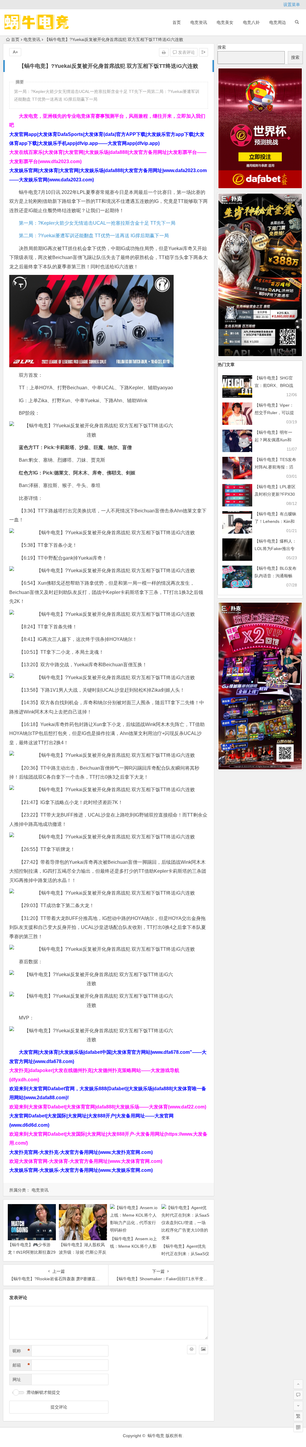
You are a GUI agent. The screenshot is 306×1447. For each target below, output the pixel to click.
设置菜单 (291, 4)
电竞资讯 (198, 22)
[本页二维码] (298, 1427)
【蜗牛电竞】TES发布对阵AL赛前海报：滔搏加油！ (275, 467)
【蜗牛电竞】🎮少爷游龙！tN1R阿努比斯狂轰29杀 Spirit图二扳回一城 (32, 1252)
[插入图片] (203, 1349)
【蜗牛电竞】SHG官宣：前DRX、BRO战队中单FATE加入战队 (274, 385)
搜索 (222, 47)
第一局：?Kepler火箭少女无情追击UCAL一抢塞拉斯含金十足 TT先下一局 (97, 223)
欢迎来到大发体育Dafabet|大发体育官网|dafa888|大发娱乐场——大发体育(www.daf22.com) (107, 1106)
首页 (176, 22)
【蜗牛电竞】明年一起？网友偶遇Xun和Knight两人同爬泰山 (273, 440)
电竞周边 (277, 22)
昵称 (21, 1351)
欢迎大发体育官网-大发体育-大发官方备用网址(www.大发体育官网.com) (85, 1161)
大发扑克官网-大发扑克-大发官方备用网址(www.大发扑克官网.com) (81, 1152)
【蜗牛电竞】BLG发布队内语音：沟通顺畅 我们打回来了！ (275, 576)
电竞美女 (225, 22)
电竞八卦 (251, 22)
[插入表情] (191, 1349)
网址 (17, 1379)
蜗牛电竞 (156, 1435)
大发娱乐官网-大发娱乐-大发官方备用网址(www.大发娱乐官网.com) (81, 1170)
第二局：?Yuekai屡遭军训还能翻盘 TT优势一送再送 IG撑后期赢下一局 (94, 235)
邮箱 (21, 1365)
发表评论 (186, 52)
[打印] (164, 52)
